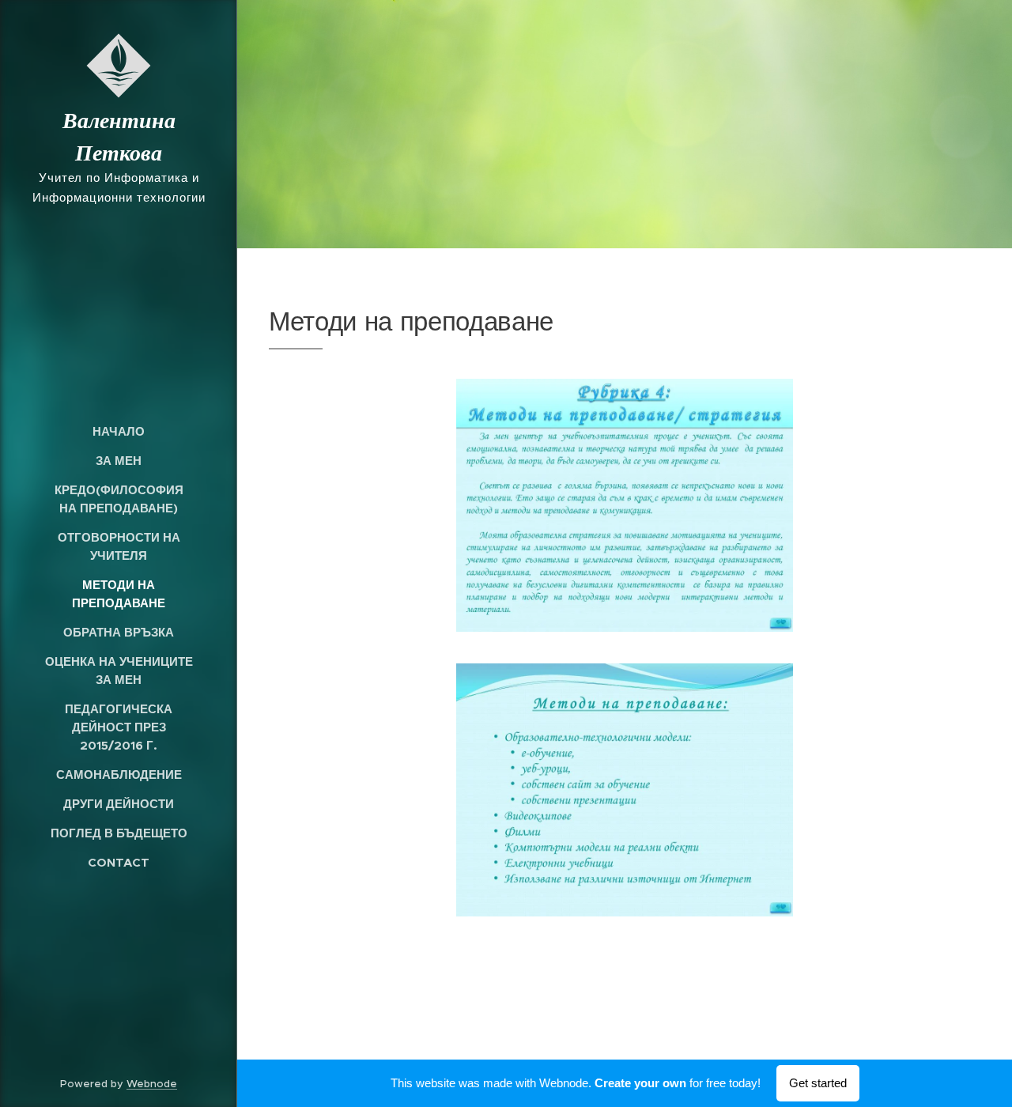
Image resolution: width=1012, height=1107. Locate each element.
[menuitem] (118, 431)
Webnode (151, 1083)
